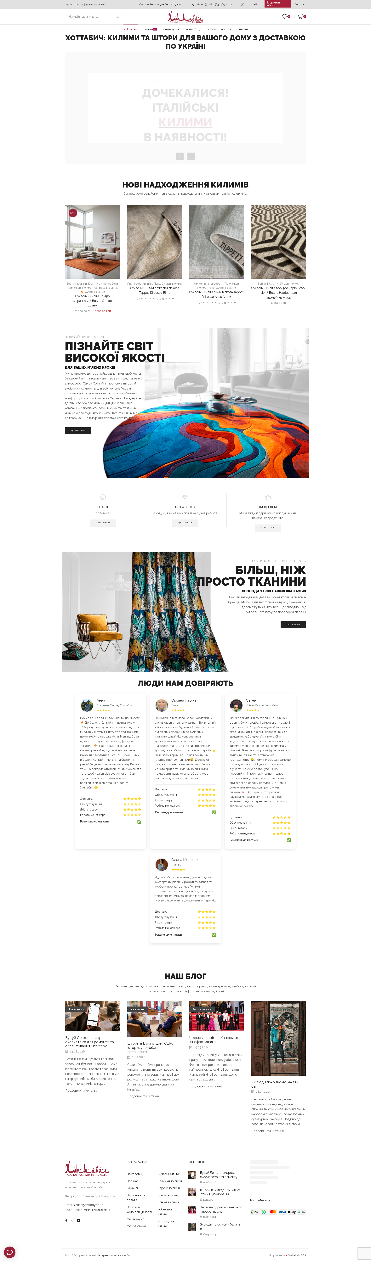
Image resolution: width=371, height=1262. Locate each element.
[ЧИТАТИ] (92, 1018)
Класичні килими (169, 1181)
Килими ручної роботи (103, 283)
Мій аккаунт (135, 1219)
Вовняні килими (76, 283)
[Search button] (117, 16)
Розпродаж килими (165, 1224)
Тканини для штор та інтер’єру (181, 29)
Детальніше (103, 522)
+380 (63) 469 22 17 (220, 4)
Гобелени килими (164, 1212)
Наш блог (226, 29)
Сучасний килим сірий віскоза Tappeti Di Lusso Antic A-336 (216, 294)
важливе (137, 1009)
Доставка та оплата (95, 4)
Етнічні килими (168, 1202)
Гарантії (69, 4)
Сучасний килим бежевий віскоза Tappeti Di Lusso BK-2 (154, 290)
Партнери (76, 1009)
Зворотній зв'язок (273, 4)
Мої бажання (136, 1226)
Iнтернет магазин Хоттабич (114, 1255)
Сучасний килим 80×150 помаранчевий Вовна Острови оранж (92, 300)
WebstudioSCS (297, 1255)
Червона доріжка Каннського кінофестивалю (215, 1040)
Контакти (242, 29)
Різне (157, 283)
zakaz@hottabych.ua (88, 1205)
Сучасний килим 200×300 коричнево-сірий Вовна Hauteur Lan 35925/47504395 (278, 292)
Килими (149, 29)
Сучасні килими (95, 291)
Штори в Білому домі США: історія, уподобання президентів (150, 1047)
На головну (135, 1174)
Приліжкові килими (79, 287)
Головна (132, 29)
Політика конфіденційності (139, 1209)
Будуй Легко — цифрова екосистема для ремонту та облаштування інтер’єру (89, 1042)
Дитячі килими (168, 1195)
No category (202, 1009)
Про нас (79, 4)
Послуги (210, 29)
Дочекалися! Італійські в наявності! (185, 115)
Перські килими (168, 1188)
